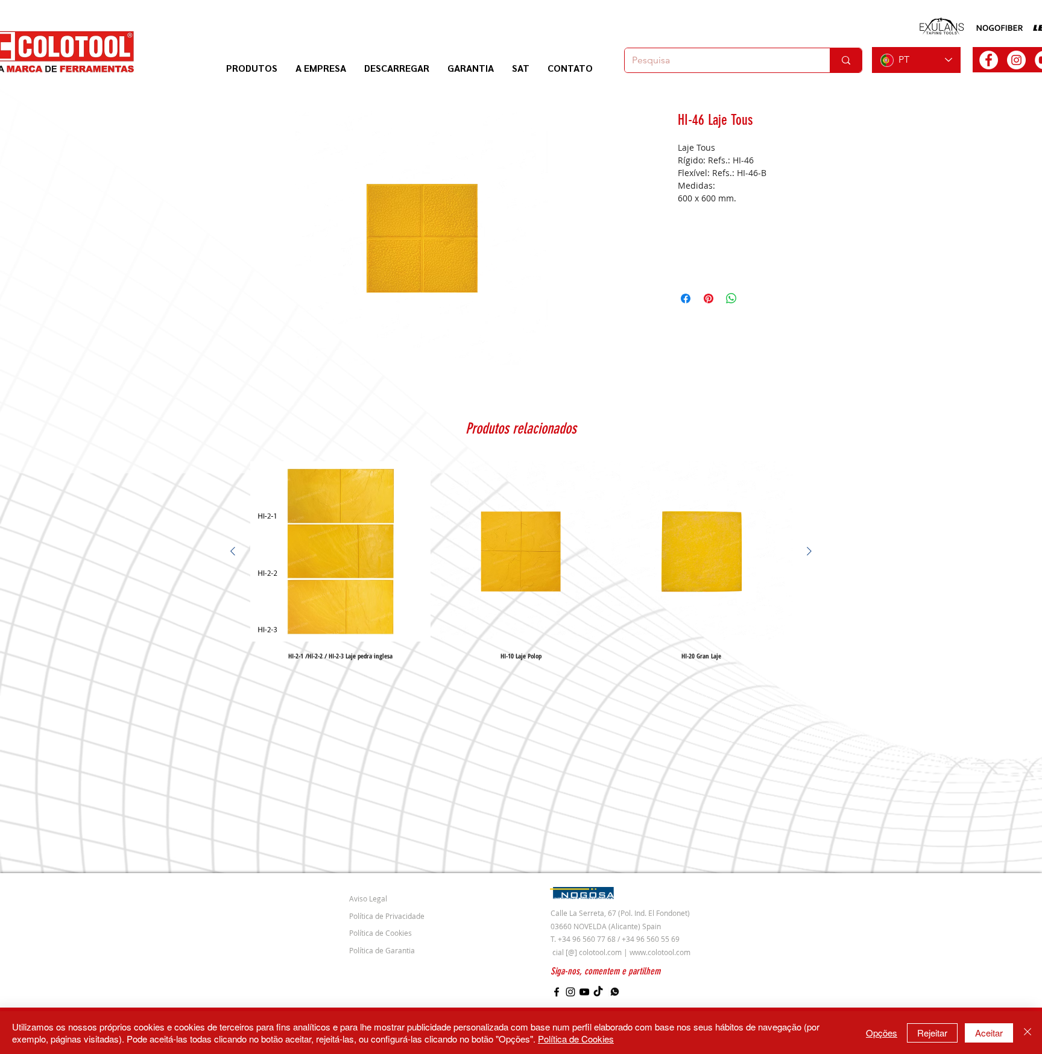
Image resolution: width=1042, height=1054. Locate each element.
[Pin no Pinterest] (708, 298)
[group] (521, 560)
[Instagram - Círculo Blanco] (1016, 60)
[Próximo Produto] (809, 551)
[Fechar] (1027, 1032)
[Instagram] (570, 992)
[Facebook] (557, 992)
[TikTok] (598, 992)
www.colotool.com (660, 952)
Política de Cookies (576, 1038)
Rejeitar (932, 1032)
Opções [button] (881, 1032)
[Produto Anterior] (233, 551)
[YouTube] (584, 992)
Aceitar (989, 1032)
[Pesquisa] (846, 60)
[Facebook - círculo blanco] (988, 60)
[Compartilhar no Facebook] (685, 298)
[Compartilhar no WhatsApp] (731, 298)
